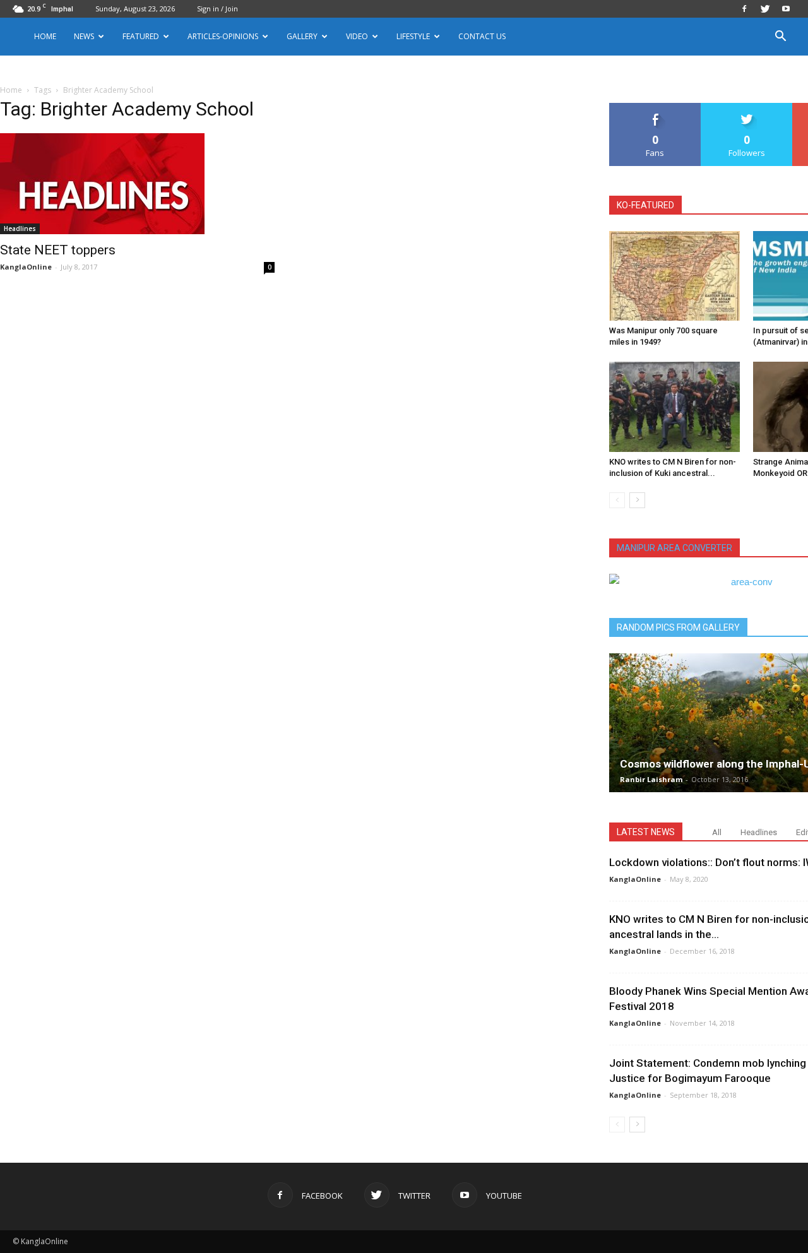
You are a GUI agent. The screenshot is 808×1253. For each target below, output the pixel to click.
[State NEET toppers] (137, 183)
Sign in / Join (217, 8)
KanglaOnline (26, 266)
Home (45, 36)
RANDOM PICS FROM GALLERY (678, 627)
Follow (747, 107)
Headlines (20, 228)
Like (655, 107)
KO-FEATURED (645, 205)
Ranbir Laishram (651, 779)
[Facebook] (744, 9)
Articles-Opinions (222, 36)
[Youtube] (785, 9)
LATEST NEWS (646, 832)
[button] (780, 38)
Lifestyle (413, 36)
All (717, 832)
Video (357, 36)
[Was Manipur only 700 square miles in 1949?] (674, 276)
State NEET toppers (58, 250)
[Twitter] (765, 9)
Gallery (302, 36)
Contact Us (482, 36)
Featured (140, 36)
